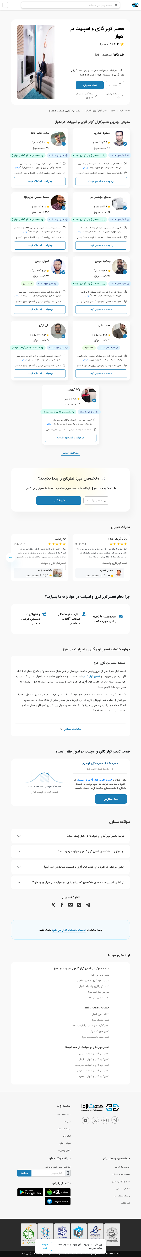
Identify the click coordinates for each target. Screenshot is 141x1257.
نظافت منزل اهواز (100, 1014)
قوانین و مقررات (64, 1150)
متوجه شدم (45, 1246)
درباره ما (67, 1121)
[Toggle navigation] (5, 5)
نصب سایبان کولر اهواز (98, 998)
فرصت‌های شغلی (63, 1128)
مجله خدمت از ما (63, 1114)
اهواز (113, 110)
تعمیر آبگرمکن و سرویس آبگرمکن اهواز (90, 1026)
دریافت (24, 1173)
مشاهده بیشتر (70, 453)
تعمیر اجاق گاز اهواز (100, 1031)
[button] (10, 557)
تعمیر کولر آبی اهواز (100, 975)
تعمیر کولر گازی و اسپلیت (95, 110)
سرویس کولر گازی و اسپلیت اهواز (93, 980)
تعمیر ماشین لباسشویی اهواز (95, 1037)
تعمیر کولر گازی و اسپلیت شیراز (94, 1059)
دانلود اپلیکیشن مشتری (121, 1181)
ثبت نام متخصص (123, 1188)
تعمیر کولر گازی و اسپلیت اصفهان (93, 1071)
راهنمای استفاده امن (122, 1195)
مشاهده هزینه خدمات (121, 1174)
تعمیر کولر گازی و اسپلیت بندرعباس (92, 1065)
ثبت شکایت (125, 1203)
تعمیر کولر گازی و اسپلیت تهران (94, 1054)
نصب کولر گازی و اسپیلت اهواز (94, 986)
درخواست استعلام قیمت (101, 181)
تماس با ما (66, 1136)
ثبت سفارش (90, 85)
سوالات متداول (64, 1143)
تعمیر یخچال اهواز (100, 1020)
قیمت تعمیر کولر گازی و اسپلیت (94, 780)
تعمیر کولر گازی (91, 676)
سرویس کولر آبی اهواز (98, 992)
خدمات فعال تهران (122, 1167)
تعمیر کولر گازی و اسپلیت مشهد (94, 1076)
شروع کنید (59, 500)
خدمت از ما (124, 110)
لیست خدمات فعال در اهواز (69, 930)
